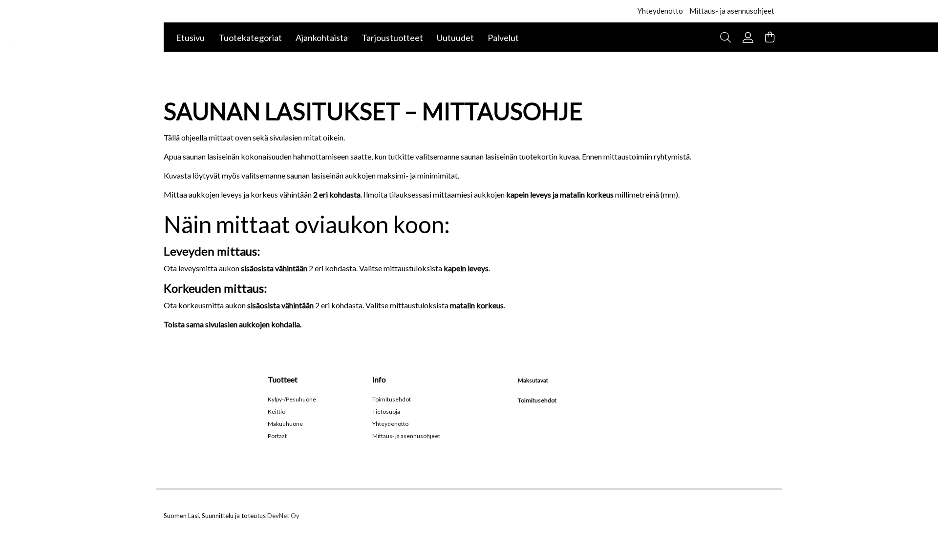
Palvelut (503, 37)
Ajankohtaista (322, 37)
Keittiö (276, 411)
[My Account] (751, 36)
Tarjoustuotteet (392, 37)
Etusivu (190, 37)
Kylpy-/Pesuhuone (292, 399)
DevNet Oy (283, 516)
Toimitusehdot (391, 399)
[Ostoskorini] (769, 37)
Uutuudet (455, 37)
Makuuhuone (285, 423)
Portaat (277, 436)
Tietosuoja (386, 411)
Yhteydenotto (660, 10)
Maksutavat (533, 380)
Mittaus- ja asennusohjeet (731, 10)
